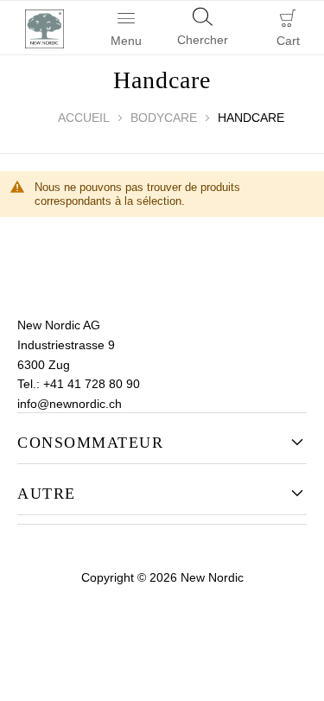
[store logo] (40, 27)
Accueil (84, 117)
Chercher (202, 40)
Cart (288, 41)
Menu (126, 41)
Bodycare (163, 117)
